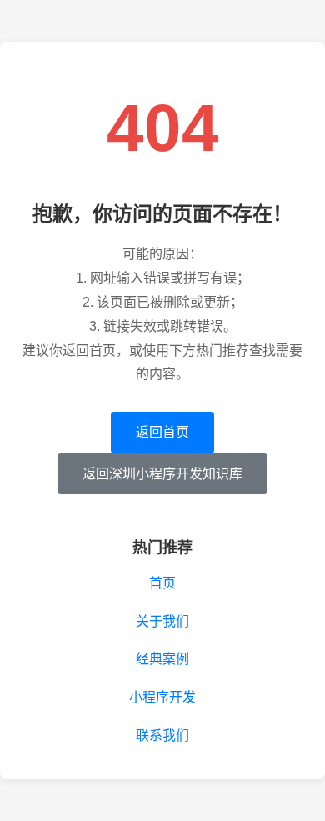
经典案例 (162, 659)
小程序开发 (162, 697)
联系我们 (162, 735)
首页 (162, 583)
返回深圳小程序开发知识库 (162, 474)
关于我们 (162, 621)
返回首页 (162, 432)
